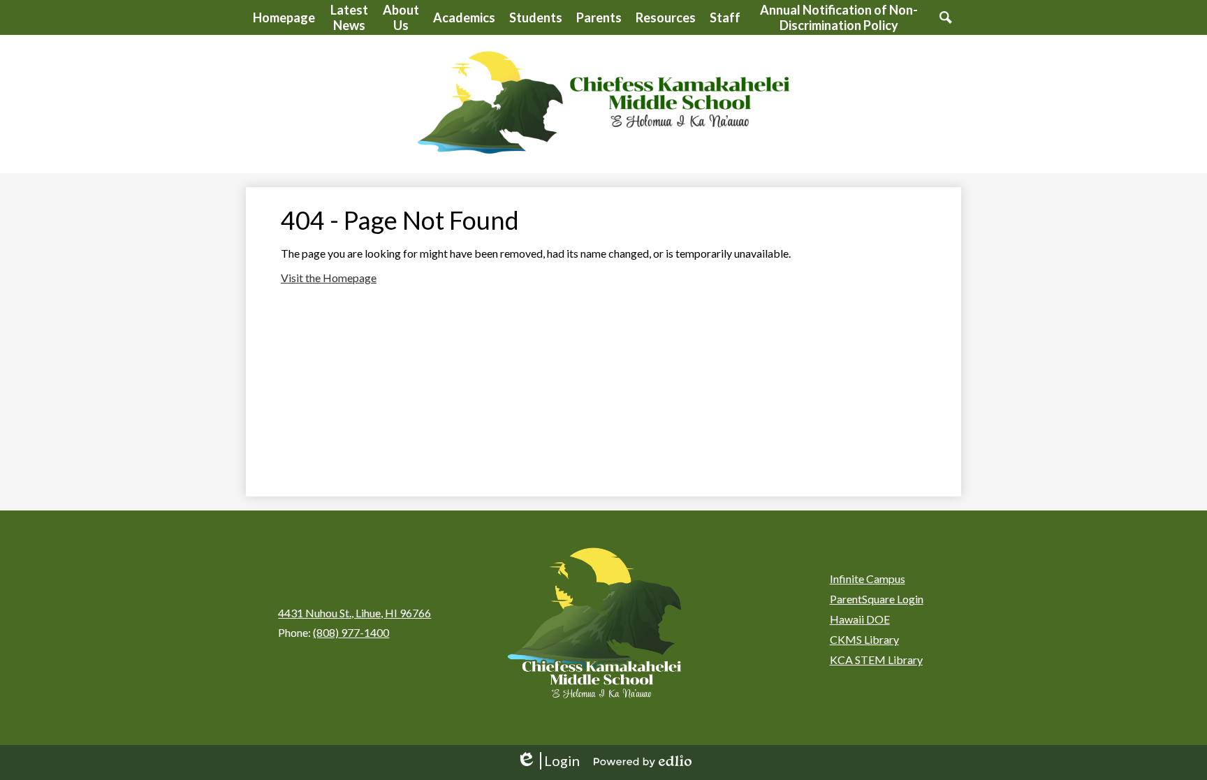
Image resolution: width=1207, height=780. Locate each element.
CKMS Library (864, 639)
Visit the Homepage (328, 277)
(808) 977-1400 (351, 632)
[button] (349, 17)
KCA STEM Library (876, 659)
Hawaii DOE (860, 619)
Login (548, 761)
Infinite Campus (867, 578)
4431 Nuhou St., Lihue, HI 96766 (354, 612)
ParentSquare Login (876, 598)
